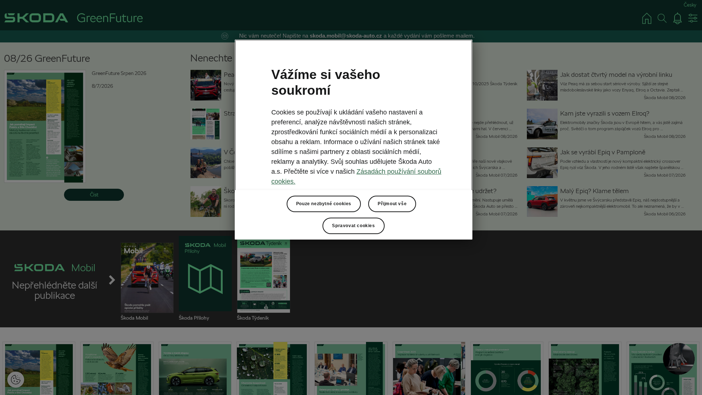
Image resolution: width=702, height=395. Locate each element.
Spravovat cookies (353, 225)
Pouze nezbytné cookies (323, 203)
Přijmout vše (392, 203)
